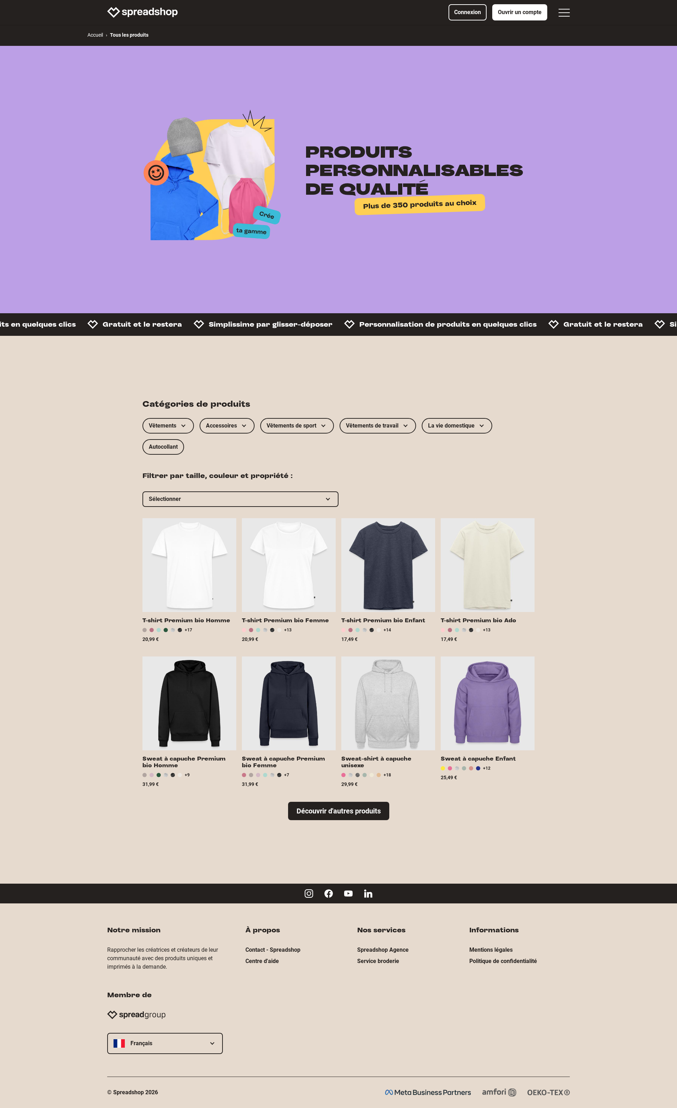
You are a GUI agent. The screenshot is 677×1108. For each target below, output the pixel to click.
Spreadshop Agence (383, 949)
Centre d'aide (262, 961)
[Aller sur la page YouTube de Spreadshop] (348, 893)
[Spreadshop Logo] (142, 12)
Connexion (467, 12)
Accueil (95, 35)
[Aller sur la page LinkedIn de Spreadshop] (368, 893)
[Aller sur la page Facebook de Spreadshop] (328, 893)
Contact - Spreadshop (272, 949)
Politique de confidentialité (503, 961)
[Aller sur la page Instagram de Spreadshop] (309, 893)
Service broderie (378, 961)
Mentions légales (491, 949)
